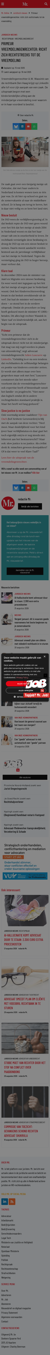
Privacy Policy (22, 677)
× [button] (44, 656)
